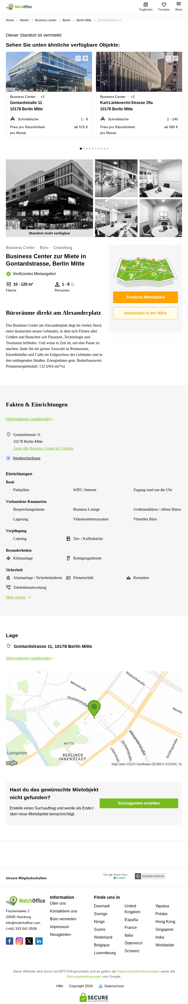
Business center (46, 20)
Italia (129, 935)
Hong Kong (165, 922)
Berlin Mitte (84, 20)
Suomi (99, 929)
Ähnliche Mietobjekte (145, 297)
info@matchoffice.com (23, 923)
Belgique (102, 945)
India (159, 937)
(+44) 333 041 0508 (21, 929)
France (131, 927)
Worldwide (164, 945)
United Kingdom (132, 909)
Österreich (133, 943)
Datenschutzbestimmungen (138, 971)
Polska (161, 914)
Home (10, 20)
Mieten (24, 20)
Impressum (59, 927)
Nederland (103, 937)
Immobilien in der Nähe (145, 313)
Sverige (100, 914)
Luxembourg (105, 953)
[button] (76, 58)
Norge (99, 922)
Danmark (102, 906)
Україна (162, 906)
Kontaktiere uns (63, 911)
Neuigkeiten (60, 934)
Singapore (164, 929)
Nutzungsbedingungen (84, 976)
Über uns (58, 903)
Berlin (66, 20)
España (131, 920)
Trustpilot (13, 854)
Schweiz (132, 951)
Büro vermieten (63, 919)
